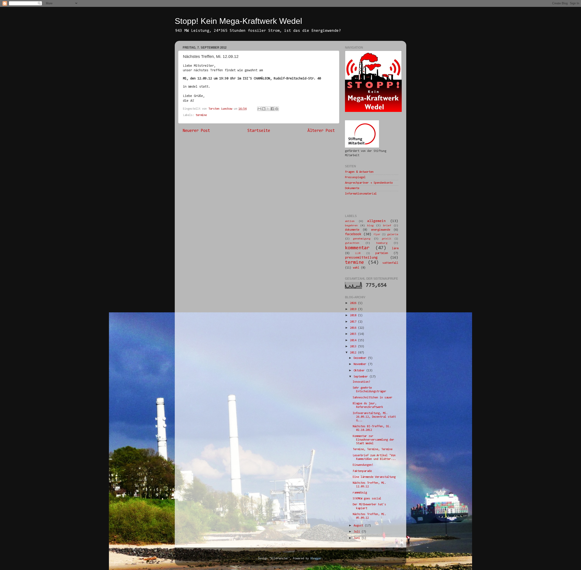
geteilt (386, 239)
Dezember (361, 358)
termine (201, 115)
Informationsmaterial (361, 193)
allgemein (376, 221)
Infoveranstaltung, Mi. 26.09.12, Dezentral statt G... (374, 417)
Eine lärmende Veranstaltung (374, 477)
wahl (356, 267)
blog (370, 225)
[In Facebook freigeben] (272, 108)
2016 (354, 327)
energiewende (380, 229)
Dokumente (352, 188)
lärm (395, 248)
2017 (354, 321)
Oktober (360, 370)
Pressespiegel (355, 177)
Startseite (258, 131)
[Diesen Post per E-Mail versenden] (259, 108)
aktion (350, 221)
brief (387, 225)
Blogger (316, 558)
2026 (354, 303)
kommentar (357, 248)
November (361, 364)
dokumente (352, 229)
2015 (354, 334)
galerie (392, 234)
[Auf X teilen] (268, 108)
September (361, 376)
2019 (354, 309)
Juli (358, 531)
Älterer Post (321, 131)
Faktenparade (362, 471)
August (359, 525)
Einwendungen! (363, 465)
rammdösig (360, 492)
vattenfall (390, 263)
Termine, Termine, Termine (372, 449)
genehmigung (361, 238)
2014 (354, 340)
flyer (377, 234)
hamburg (381, 243)
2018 (354, 315)
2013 (354, 346)
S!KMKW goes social (367, 498)
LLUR (358, 253)
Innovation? (361, 381)
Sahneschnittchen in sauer (372, 397)
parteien (381, 253)
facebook (353, 234)
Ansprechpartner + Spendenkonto (369, 182)
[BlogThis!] (263, 108)
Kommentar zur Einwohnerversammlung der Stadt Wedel (373, 440)
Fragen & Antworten (359, 171)
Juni (358, 538)
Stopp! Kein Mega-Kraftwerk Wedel (238, 21)
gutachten (352, 243)
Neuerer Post (196, 131)
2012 (354, 352)
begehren (351, 225)
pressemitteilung (361, 257)
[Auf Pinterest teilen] (276, 108)
